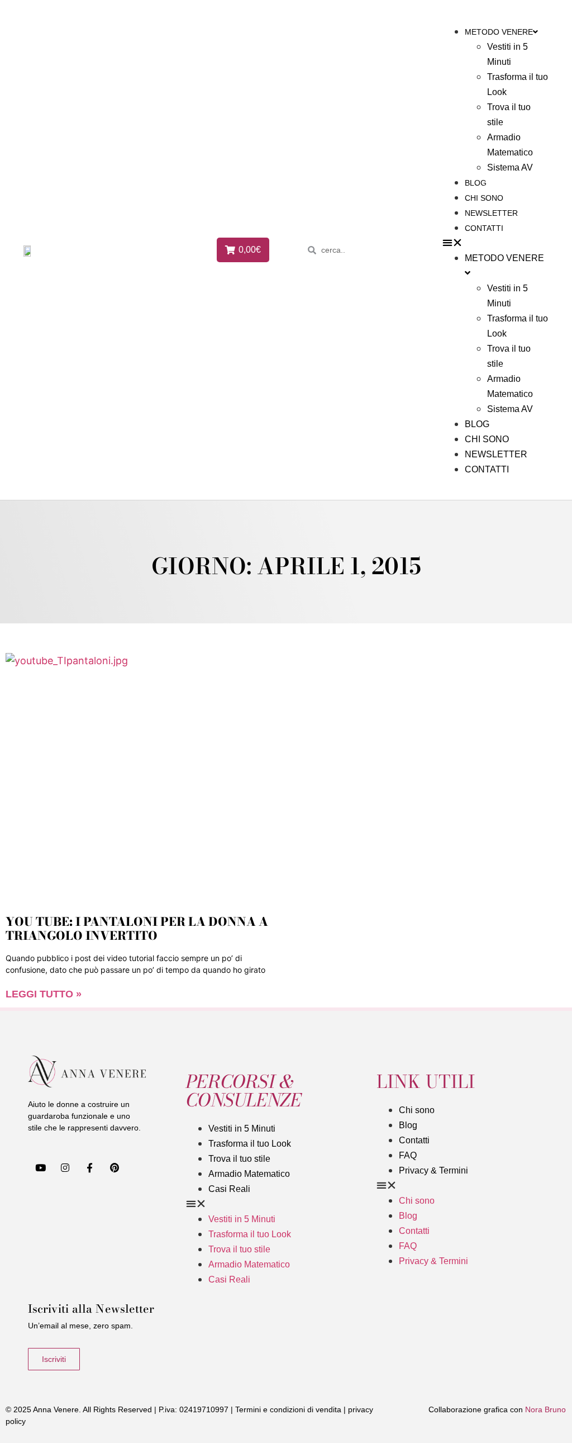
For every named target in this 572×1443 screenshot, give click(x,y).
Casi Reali (229, 1189)
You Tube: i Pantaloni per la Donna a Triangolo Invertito (137, 928)
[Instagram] (65, 1167)
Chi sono (484, 197)
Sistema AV (510, 167)
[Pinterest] (114, 1167)
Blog (476, 182)
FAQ (408, 1155)
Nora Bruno (545, 1409)
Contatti (484, 228)
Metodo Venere (499, 31)
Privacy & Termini (433, 1170)
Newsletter (491, 213)
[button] (495, 242)
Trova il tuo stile (239, 1158)
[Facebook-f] (89, 1167)
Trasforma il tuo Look (249, 1143)
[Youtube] (40, 1167)
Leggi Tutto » (44, 994)
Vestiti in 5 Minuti (241, 1128)
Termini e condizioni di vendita (288, 1409)
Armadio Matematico (249, 1174)
